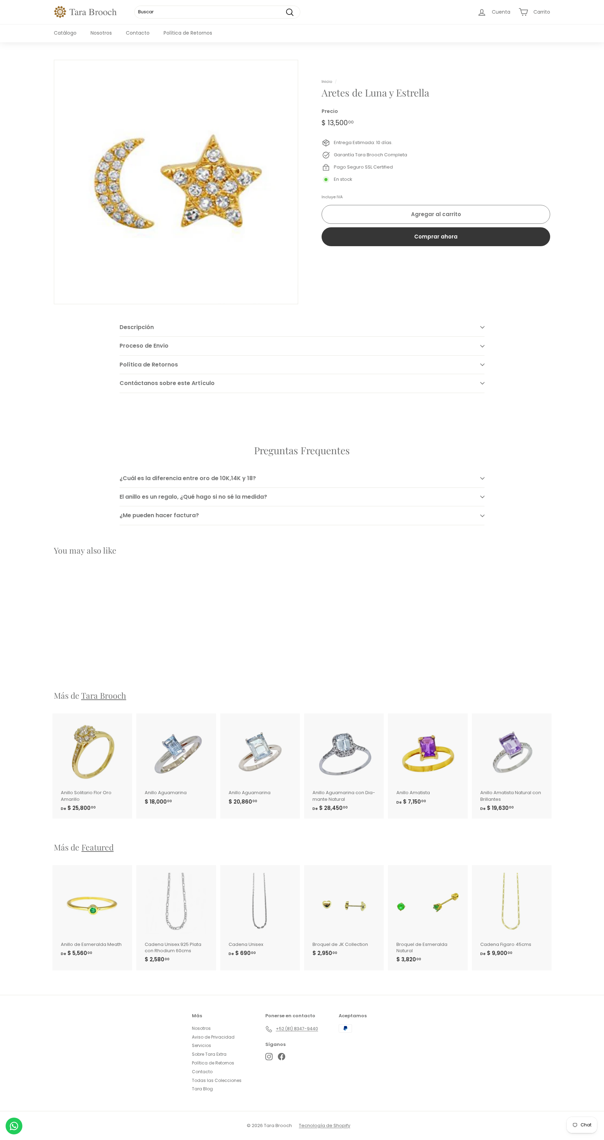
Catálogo (65, 32)
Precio (330, 111)
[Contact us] (14, 1126)
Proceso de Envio (144, 346)
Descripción (137, 327)
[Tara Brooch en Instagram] (269, 1056)
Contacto (138, 32)
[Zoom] (176, 182)
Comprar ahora (436, 236)
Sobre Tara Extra (209, 1054)
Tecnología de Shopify (324, 1125)
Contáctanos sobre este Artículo (167, 383)
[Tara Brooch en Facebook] (281, 1056)
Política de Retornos (188, 32)
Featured (97, 847)
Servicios (201, 1045)
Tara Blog (202, 1089)
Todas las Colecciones (217, 1080)
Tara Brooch (103, 695)
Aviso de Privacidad (213, 1037)
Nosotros (101, 32)
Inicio (327, 81)
